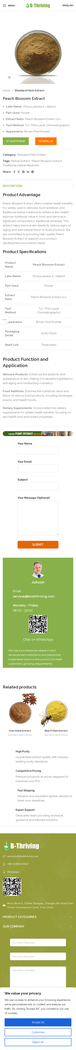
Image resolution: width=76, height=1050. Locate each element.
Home (7, 90)
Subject (23, 479)
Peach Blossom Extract (47, 161)
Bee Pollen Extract (56, 730)
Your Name (25, 443)
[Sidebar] (4, 319)
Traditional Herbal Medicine (21, 165)
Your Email (25, 461)
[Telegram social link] (32, 171)
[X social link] (18, 171)
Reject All (38, 1042)
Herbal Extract (20, 161)
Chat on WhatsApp (38, 639)
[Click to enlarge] (9, 77)
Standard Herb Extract (29, 90)
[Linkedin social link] (28, 171)
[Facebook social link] (14, 171)
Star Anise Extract (20, 730)
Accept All (38, 1022)
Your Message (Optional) (34, 497)
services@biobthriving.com (33, 596)
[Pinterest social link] (23, 171)
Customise (38, 1032)
